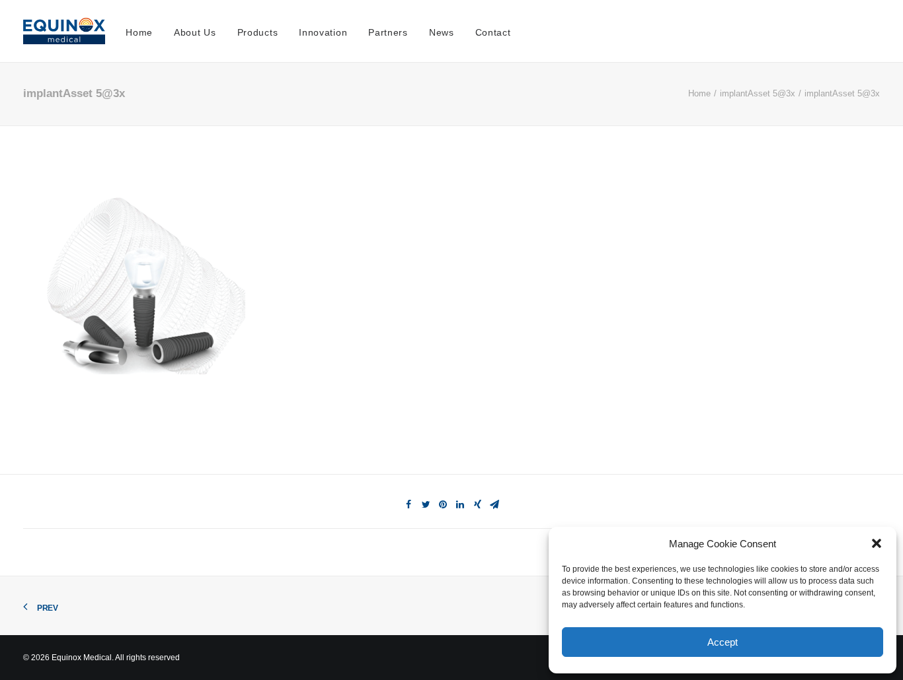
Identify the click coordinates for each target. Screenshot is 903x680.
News (441, 32)
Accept (722, 642)
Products (257, 32)
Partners (388, 32)
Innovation (323, 32)
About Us (195, 32)
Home (139, 32)
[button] (876, 543)
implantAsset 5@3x (757, 93)
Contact (493, 32)
